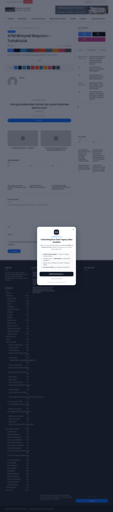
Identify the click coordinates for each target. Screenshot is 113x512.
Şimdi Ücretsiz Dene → (56, 274)
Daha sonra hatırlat (56, 278)
